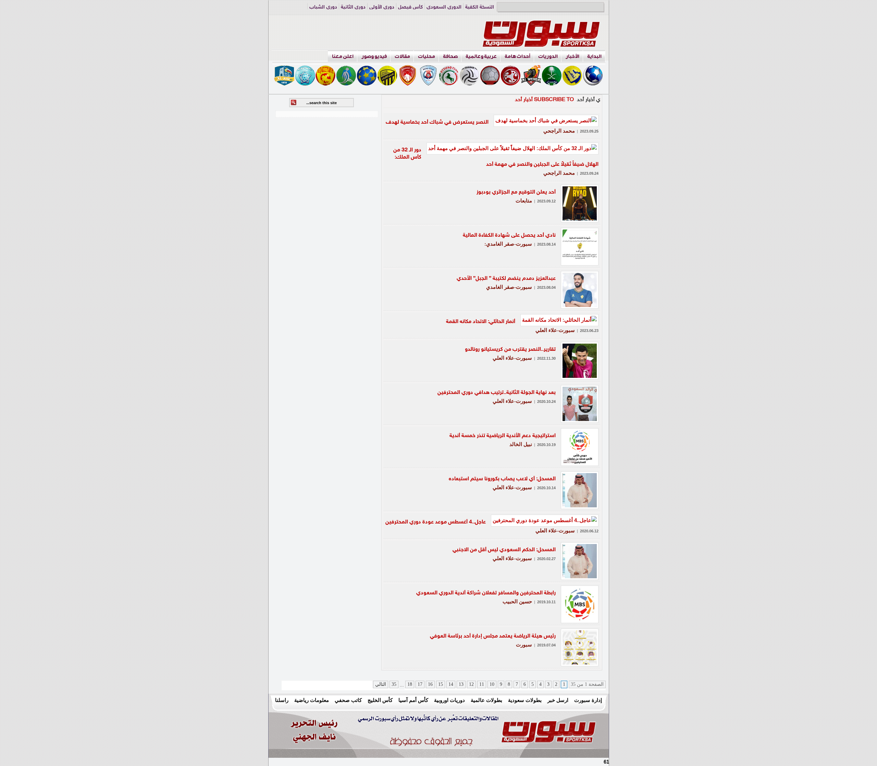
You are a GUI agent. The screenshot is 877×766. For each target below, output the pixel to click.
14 (450, 684)
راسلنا (281, 700)
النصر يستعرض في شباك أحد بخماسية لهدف (437, 122)
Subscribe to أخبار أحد (544, 100)
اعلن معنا (343, 56)
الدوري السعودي (444, 7)
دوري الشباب (323, 7)
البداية (594, 56)
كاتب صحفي (348, 700)
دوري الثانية (353, 7)
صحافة (450, 56)
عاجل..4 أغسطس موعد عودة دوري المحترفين (435, 522)
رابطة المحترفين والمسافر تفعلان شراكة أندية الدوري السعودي (486, 593)
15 (440, 684)
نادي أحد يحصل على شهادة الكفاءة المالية (509, 235)
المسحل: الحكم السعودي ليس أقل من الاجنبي (504, 550)
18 (409, 684)
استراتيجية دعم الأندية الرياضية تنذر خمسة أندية (502, 436)
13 (461, 684)
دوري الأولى (381, 7)
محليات (426, 56)
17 (420, 684)
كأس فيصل (410, 7)
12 (471, 684)
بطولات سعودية (525, 700)
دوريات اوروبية (449, 700)
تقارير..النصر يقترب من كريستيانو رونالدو (510, 349)
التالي (380, 684)
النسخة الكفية (479, 7)
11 (481, 684)
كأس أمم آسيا (413, 700)
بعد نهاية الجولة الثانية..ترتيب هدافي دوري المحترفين (496, 393)
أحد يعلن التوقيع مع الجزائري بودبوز (516, 192)
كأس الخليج (380, 700)
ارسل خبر (557, 700)
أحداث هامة (517, 56)
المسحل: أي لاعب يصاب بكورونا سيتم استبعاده (502, 479)
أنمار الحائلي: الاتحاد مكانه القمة (480, 322)
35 (394, 684)
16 (430, 684)
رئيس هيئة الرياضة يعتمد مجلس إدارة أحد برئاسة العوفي (493, 636)
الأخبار (572, 56)
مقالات (402, 56)
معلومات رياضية (311, 700)
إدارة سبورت (588, 700)
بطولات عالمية (486, 700)
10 (492, 684)
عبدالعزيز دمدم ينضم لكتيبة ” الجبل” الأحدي (506, 278)
